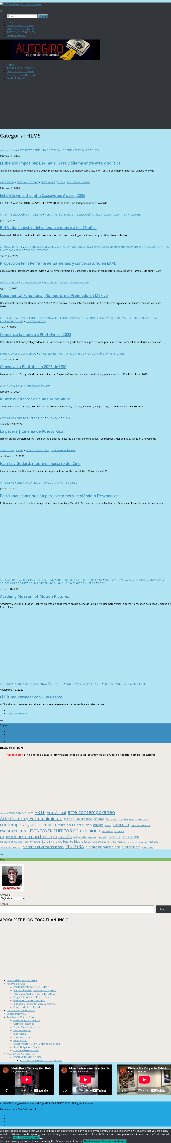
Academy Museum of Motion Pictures (34, 596)
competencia (130, 819)
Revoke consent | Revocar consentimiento (104, 1141)
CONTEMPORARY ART (13, 318)
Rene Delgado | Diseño (27, 1047)
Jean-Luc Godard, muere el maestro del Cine (40, 463)
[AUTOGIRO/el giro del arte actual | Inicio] (20, 4)
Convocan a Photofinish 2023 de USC (33, 366)
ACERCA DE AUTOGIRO (20, 25)
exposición (62, 836)
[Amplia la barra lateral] (1, 720)
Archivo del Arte (16, 983)
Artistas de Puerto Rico (20, 1017)
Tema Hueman (44, 1109)
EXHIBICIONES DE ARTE (43, 318)
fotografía (80, 837)
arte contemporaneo (91, 812)
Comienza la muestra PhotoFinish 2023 (35, 334)
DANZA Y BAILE (9, 282)
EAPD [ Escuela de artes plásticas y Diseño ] (117, 246)
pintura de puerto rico (102, 847)
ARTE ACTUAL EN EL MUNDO (36, 579)
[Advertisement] (85, 105)
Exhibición (119, 831)
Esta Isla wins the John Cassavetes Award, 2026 (42, 195)
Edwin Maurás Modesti (26, 1027)
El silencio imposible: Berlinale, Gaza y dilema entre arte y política (60, 163)
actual (3, 813)
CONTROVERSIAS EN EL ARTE (83, 683)
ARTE (40, 812)
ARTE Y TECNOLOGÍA (13, 214)
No (21, 1137)
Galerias (92, 837)
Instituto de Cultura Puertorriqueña (20, 841)
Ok (15, 1137)
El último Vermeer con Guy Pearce (31, 697)
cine (121, 819)
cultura (44, 824)
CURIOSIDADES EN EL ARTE (120, 683)
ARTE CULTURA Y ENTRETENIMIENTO (79, 579)
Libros (86, 841)
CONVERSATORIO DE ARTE (73, 246)
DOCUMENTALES (31, 282)
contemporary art (18, 824)
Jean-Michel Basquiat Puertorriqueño (34, 990)
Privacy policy (32, 1137)
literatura (112, 841)
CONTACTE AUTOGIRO (20, 28)
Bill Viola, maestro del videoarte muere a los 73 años (48, 227)
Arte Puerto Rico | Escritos (29, 1000)
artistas (99, 819)
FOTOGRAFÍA (116, 318)
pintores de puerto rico (10, 847)
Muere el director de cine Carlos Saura (35, 399)
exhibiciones (107, 831)
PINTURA (74, 846)
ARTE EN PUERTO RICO (21, 32)
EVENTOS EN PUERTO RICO (54, 830)
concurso (143, 819)
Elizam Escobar (22, 1030)
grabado (102, 837)
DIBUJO (98, 825)
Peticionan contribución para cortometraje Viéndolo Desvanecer (59, 495)
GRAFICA (114, 837)
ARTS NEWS (25, 150)
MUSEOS (89, 583)
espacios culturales (140, 825)
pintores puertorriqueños (43, 846)
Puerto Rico (147, 847)
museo (121, 841)
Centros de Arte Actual (26, 1007)
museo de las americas (136, 842)
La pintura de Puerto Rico (61, 841)
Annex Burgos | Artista (26, 1020)
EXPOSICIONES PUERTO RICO (56, 353)
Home (10, 22)
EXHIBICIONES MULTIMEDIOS (78, 318)
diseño (108, 825)
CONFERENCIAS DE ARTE (40, 246)
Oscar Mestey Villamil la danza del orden (36, 1043)
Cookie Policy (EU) (17, 35)
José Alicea (19, 1033)
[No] (41, 1138)
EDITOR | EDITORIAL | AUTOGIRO (41, 1060)
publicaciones (131, 847)
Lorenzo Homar (22, 1037)
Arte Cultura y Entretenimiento (31, 818)
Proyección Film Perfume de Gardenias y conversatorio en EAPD (58, 263)
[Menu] (1, 11)
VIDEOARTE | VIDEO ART (126, 214)
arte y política (8, 150)
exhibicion (90, 831)
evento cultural (14, 830)
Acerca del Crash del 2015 (22, 980)
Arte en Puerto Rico (78, 819)
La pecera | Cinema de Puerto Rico (31, 431)
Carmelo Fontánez (23, 1023)
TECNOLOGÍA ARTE (87, 214)
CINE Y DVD (41, 150)
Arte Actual (56, 812)
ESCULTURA (121, 825)
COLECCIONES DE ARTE (14, 583)
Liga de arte (99, 841)
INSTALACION (130, 837)
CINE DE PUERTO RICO (30, 418)
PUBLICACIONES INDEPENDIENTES (34, 993)
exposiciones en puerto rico (26, 836)
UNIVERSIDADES (36, 321)
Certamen (111, 819)
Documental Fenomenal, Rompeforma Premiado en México (54, 295)
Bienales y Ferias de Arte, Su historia (34, 1003)
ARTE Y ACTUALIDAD (117, 579)
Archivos (5, 894)
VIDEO (105, 214)
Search (4, 903)
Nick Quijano (20, 1040)
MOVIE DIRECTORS (37, 450)
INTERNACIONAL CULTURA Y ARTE (61, 583)
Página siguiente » (17, 713)
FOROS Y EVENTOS (36, 250)
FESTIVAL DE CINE (61, 150)
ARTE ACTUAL (8, 579)
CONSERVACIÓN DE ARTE (48, 683)
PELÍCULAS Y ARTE (78, 182)
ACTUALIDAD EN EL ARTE (20, 813)
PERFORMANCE (63, 214)
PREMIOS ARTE (79, 282)
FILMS (95, 150)
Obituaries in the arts (38, 385)
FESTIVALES (82, 150)
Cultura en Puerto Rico (72, 824)
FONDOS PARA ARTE (54, 482)
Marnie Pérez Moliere (26, 1050)
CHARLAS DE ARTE (11, 246)
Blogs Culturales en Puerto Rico (31, 997)
